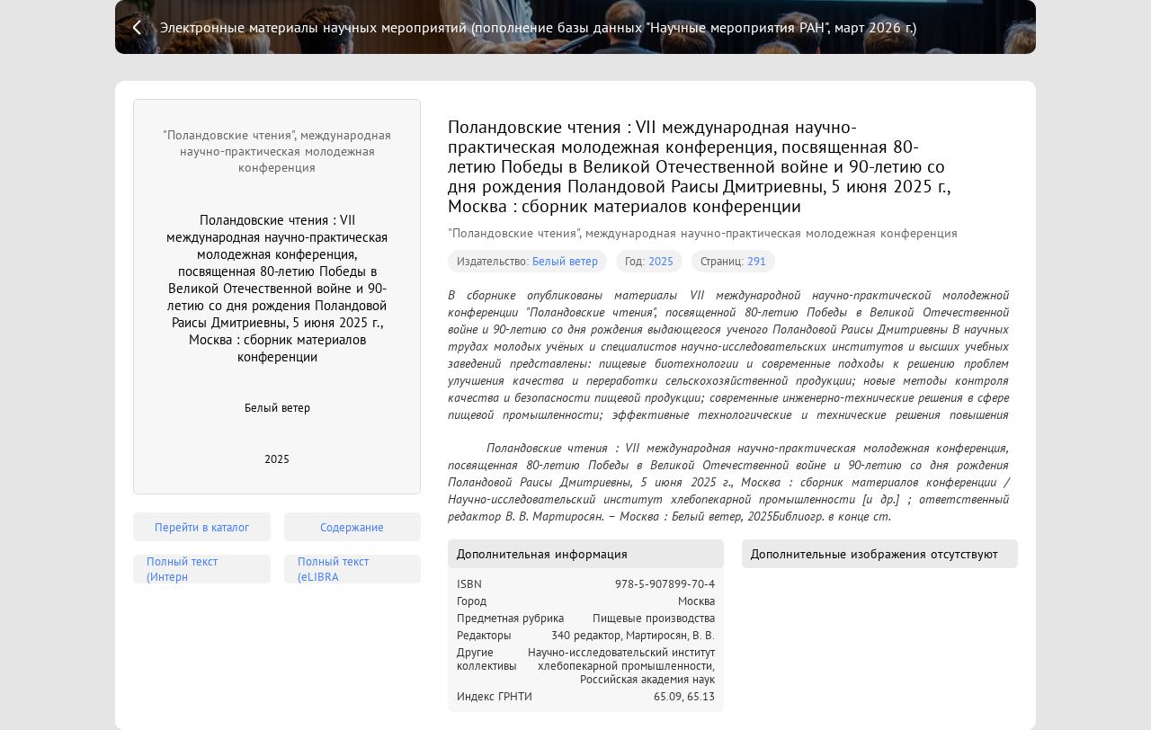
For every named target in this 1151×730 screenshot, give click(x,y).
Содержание (352, 527)
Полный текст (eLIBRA (333, 569)
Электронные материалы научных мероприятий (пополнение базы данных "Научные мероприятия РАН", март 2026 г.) (538, 27)
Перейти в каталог (202, 527)
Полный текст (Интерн (182, 569)
